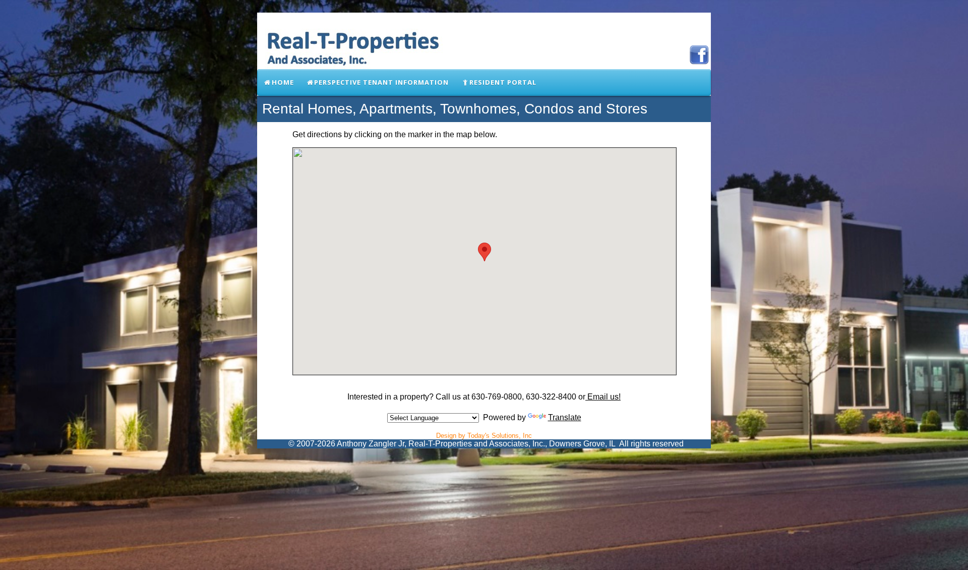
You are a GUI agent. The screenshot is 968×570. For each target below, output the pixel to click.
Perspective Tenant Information (381, 82)
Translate (564, 417)
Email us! (603, 396)
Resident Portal (502, 82)
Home (283, 82)
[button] (484, 252)
